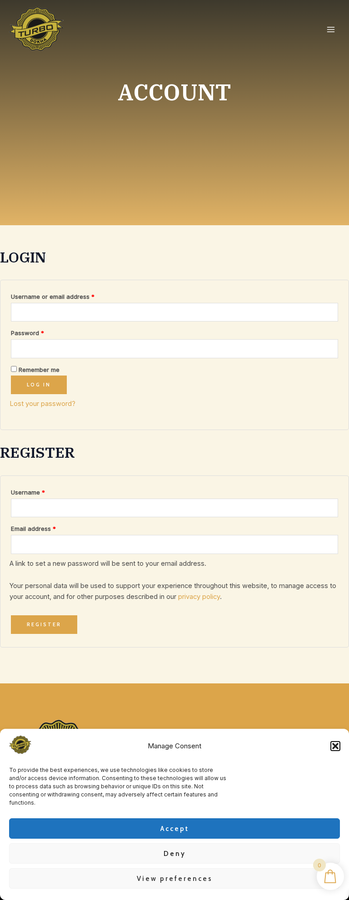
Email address (46, 527)
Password (40, 331)
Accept (174, 829)
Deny (175, 854)
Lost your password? (42, 404)
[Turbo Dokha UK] (20, 745)
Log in (39, 384)
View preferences (175, 879)
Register (44, 624)
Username (40, 491)
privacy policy (199, 597)
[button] (335, 746)
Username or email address (65, 295)
